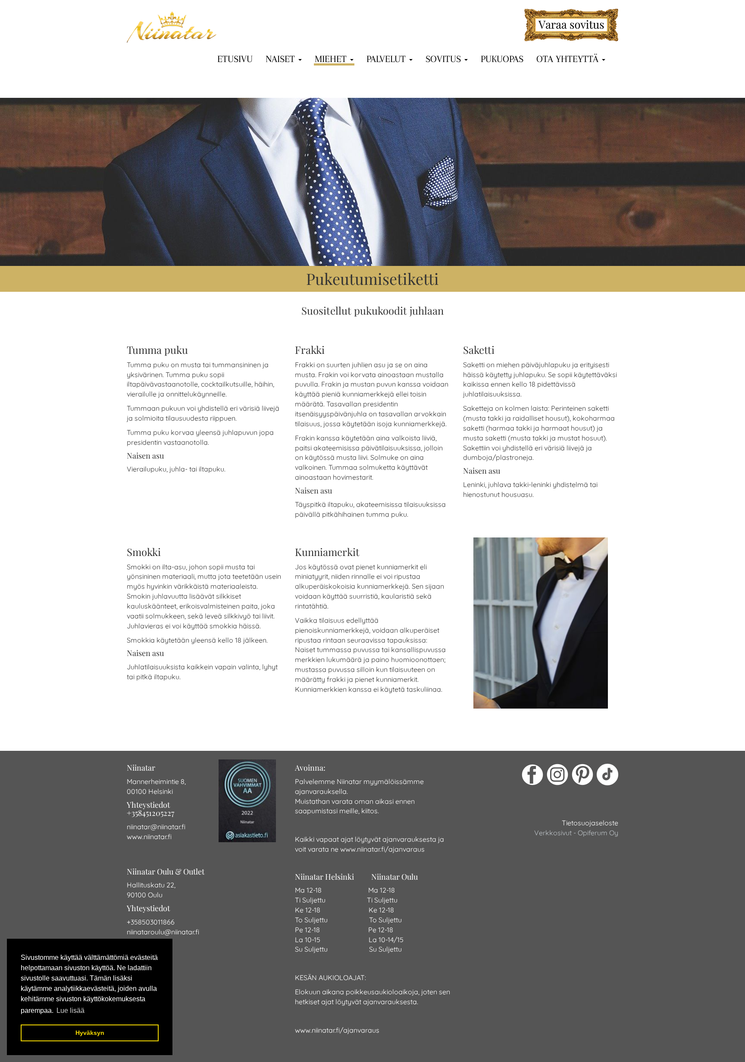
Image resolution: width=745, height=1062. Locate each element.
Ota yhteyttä (568, 58)
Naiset (281, 58)
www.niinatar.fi (149, 836)
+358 (134, 922)
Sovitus (444, 58)
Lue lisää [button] (70, 1010)
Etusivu (235, 58)
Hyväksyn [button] (89, 1032)
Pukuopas (502, 58)
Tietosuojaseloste (590, 822)
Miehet (332, 58)
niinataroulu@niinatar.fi (163, 932)
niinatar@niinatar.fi (156, 826)
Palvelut (387, 58)
